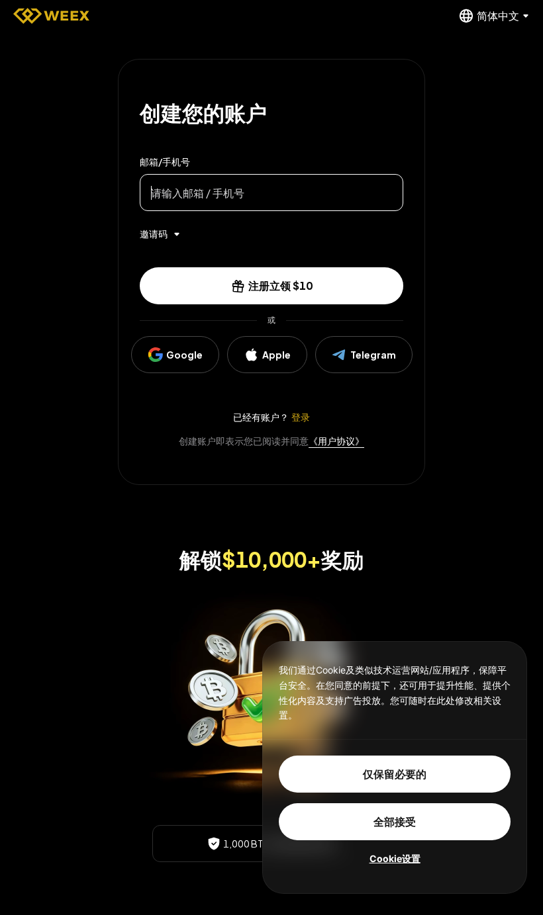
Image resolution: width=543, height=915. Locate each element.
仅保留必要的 (394, 774)
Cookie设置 (395, 858)
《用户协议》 (336, 441)
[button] (271, 285)
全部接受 (394, 821)
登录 (300, 417)
